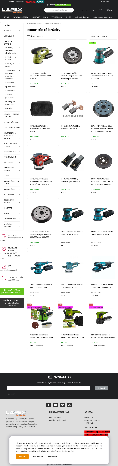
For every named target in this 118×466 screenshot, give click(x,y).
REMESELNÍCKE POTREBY (9, 169)
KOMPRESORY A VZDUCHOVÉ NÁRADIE (10, 135)
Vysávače (9, 83)
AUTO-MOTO (9, 162)
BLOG (45, 17)
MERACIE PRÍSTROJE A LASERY (11, 115)
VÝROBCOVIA (57, 17)
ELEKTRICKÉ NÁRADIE (8, 42)
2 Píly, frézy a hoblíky (10, 58)
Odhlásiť (10, 394)
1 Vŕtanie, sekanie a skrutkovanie (10, 50)
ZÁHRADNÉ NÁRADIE (11, 127)
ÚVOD (6, 17)
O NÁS (68, 17)
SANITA (6, 176)
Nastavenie (37, 456)
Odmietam (53, 456)
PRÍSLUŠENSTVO (10, 152)
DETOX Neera (9, 194)
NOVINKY (7, 30)
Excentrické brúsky (52, 23)
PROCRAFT (8, 208)
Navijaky (7, 213)
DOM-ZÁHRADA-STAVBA (10, 144)
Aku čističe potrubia (8, 225)
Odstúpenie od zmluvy (102, 17)
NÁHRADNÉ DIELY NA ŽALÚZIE (11, 182)
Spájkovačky (10, 87)
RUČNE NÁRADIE (10, 157)
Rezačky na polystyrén (10, 102)
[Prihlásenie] (93, 10)
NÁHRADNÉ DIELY (10, 189)
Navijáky (8, 108)
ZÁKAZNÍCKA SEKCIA (20, 17)
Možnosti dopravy (82, 17)
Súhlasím (22, 456)
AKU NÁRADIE (9, 36)
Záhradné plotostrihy (9, 96)
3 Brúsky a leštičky (9, 65)
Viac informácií (67, 451)
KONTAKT (36, 17)
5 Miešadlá (10, 91)
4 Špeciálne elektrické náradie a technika (10, 74)
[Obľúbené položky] (100, 10)
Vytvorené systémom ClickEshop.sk (59, 465)
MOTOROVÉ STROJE (11, 122)
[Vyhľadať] (46, 10)
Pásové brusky (10, 219)
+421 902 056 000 (63, 5)
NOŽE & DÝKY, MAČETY (9, 201)
